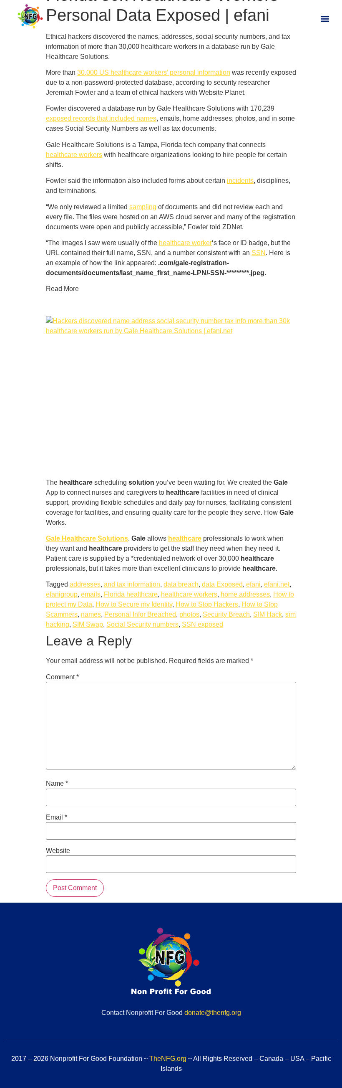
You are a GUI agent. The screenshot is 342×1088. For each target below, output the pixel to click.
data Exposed (222, 584)
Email (56, 817)
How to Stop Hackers (207, 604)
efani (253, 584)
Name (57, 783)
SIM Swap (88, 624)
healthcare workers (74, 154)
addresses (85, 584)
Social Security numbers (142, 624)
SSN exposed (202, 624)
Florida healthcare (131, 594)
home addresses (245, 594)
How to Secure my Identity (134, 604)
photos (189, 614)
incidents (240, 180)
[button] (325, 19)
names (91, 614)
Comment (62, 677)
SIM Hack (267, 614)
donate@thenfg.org (212, 1012)
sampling (142, 206)
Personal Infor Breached (140, 614)
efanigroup (62, 594)
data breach (181, 584)
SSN (258, 252)
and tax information (132, 584)
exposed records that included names (101, 118)
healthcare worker (185, 242)
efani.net (276, 584)
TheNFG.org (167, 1058)
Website (58, 851)
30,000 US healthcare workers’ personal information (153, 72)
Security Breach (226, 614)
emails (91, 594)
